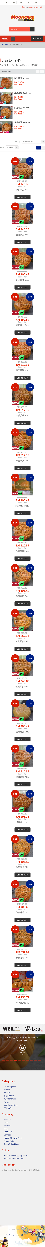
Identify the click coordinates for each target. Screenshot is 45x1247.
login (24, 7)
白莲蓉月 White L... (22, 107)
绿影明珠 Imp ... (23, 505)
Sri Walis (7, 1089)
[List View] (43, 147)
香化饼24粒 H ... (23, 1002)
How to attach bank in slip (14, 1158)
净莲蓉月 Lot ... (22, 822)
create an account (35, 7)
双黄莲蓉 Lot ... (22, 957)
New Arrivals (28, 142)
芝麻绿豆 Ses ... (22, 280)
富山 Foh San (9, 1096)
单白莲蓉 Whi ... (22, 777)
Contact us (8, 1132)
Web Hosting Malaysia (31, 1235)
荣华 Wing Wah (10, 1086)
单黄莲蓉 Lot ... (22, 912)
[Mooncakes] (22, 18)
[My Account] (5, 2)
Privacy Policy (9, 1141)
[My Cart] (36, 2)
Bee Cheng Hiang (11, 1105)
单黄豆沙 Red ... (23, 641)
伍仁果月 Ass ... (22, 189)
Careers (7, 1122)
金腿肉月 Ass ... (22, 234)
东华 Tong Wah (10, 1099)
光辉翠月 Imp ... (23, 551)
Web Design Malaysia (13, 1235)
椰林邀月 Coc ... (22, 325)
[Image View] (38, 147)
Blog (6, 1129)
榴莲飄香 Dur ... (22, 370)
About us (7, 1119)
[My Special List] (21, 2)
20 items (10, 147)
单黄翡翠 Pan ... (22, 596)
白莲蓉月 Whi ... (22, 867)
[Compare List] (28, 2)
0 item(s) (37, 38)
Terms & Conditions (11, 1144)
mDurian (7, 1092)
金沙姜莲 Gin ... (22, 415)
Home (6, 45)
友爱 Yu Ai (8, 1108)
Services (7, 1125)
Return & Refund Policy (13, 1138)
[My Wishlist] (14, 2)
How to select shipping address (16, 1155)
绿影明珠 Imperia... (22, 78)
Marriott (7, 1102)
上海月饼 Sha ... (22, 731)
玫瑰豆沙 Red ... (23, 686)
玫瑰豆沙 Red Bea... (22, 93)
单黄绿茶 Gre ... (22, 460)
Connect (7, 1135)
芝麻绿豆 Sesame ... (23, 122)
